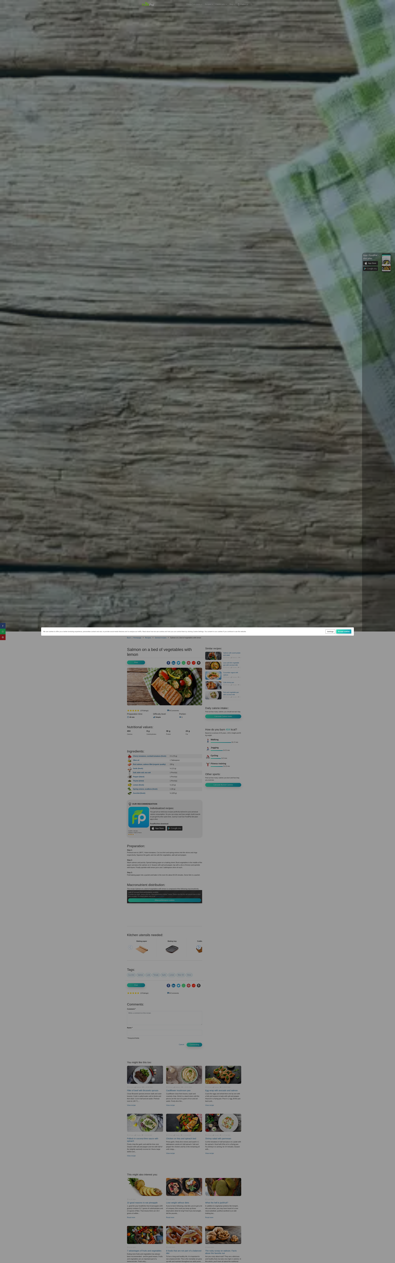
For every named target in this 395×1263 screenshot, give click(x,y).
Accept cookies (344, 631)
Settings (330, 632)
